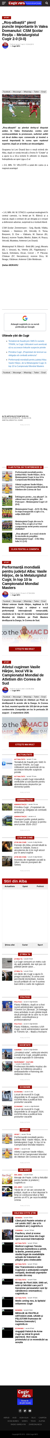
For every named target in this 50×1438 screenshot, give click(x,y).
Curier (25, 945)
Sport (40, 945)
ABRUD (6, 1418)
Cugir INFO (16, 46)
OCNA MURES (13, 1421)
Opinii (25, 886)
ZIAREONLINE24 (35, 1424)
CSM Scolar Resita (11, 418)
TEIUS (33, 1421)
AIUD (14, 1418)
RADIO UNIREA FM (18, 1424)
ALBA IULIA (23, 1418)
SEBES (25, 1421)
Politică (40, 886)
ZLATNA (42, 1421)
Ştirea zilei (10, 945)
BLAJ (34, 1418)
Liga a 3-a (27, 418)
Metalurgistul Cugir (13, 420)
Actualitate (10, 886)
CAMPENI (42, 1418)
